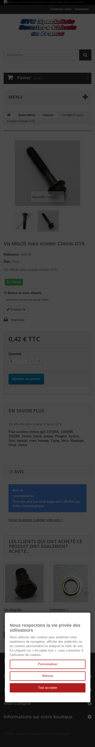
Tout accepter (47, 687)
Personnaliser (47, 664)
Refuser (47, 676)
